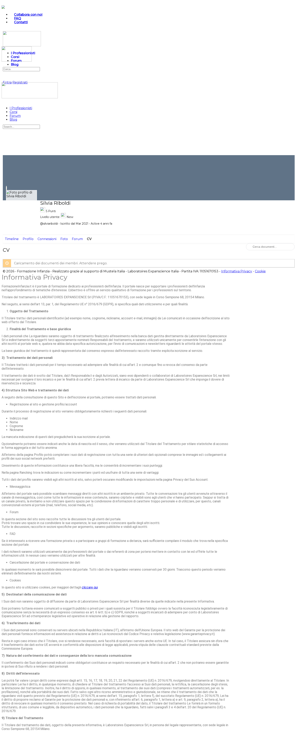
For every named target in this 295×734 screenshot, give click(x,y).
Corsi (13, 112)
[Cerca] (5, 78)
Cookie (260, 271)
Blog (13, 119)
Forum (15, 116)
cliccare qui (90, 587)
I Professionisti (21, 108)
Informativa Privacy (236, 271)
